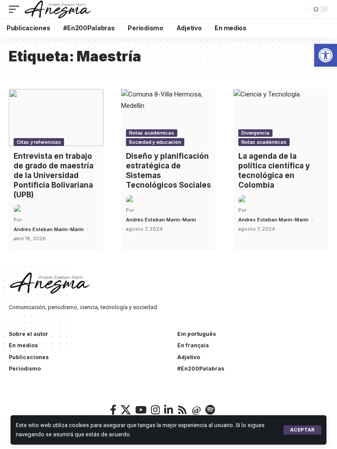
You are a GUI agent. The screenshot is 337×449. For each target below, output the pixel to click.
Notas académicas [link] (151, 133)
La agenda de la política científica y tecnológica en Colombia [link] (274, 170)
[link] (325, 55)
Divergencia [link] (255, 133)
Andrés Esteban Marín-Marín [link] (49, 229)
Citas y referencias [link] (39, 142)
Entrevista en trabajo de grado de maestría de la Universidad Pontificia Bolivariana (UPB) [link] (53, 175)
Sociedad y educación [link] (155, 142)
